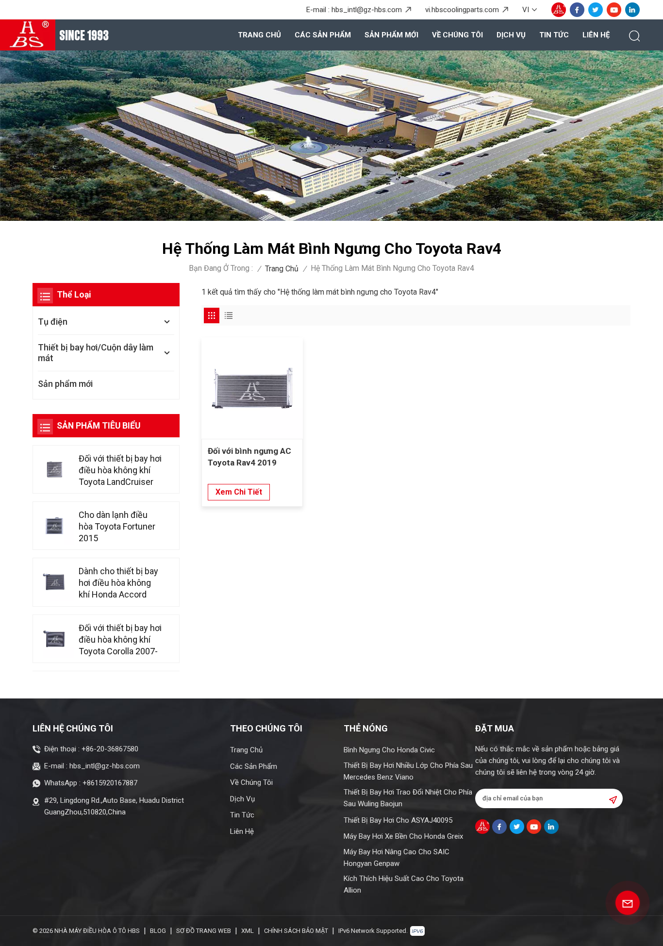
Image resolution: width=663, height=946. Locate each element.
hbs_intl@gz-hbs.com (367, 9)
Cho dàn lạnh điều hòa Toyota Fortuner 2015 (117, 526)
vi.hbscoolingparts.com (462, 9)
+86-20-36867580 (110, 749)
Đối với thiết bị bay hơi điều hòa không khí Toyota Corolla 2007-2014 (120, 640)
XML (247, 930)
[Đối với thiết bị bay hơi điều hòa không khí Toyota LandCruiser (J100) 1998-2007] (54, 469)
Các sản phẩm (323, 35)
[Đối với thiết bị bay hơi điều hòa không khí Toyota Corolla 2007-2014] (54, 639)
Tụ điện (52, 321)
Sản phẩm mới (391, 35)
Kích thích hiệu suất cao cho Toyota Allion (404, 884)
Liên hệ (596, 35)
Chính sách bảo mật (296, 930)
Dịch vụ (511, 35)
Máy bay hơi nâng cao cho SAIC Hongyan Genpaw (396, 857)
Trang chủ (259, 35)
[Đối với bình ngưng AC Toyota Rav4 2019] (252, 388)
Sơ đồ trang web (203, 930)
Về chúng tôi (457, 35)
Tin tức (554, 35)
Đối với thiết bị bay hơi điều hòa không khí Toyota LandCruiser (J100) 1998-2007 (120, 470)
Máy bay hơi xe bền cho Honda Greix (403, 836)
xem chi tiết (238, 492)
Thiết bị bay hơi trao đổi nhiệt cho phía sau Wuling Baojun (408, 798)
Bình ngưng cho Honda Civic (389, 750)
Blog (158, 930)
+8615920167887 (110, 783)
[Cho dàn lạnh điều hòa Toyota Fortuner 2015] (54, 526)
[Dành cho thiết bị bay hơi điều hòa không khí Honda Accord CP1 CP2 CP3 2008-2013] (54, 582)
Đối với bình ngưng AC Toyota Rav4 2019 (249, 456)
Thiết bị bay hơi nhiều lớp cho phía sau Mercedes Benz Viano (408, 771)
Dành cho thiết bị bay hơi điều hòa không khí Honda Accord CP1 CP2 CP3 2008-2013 (118, 583)
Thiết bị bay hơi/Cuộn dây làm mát (95, 352)
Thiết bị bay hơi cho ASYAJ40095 (398, 820)
